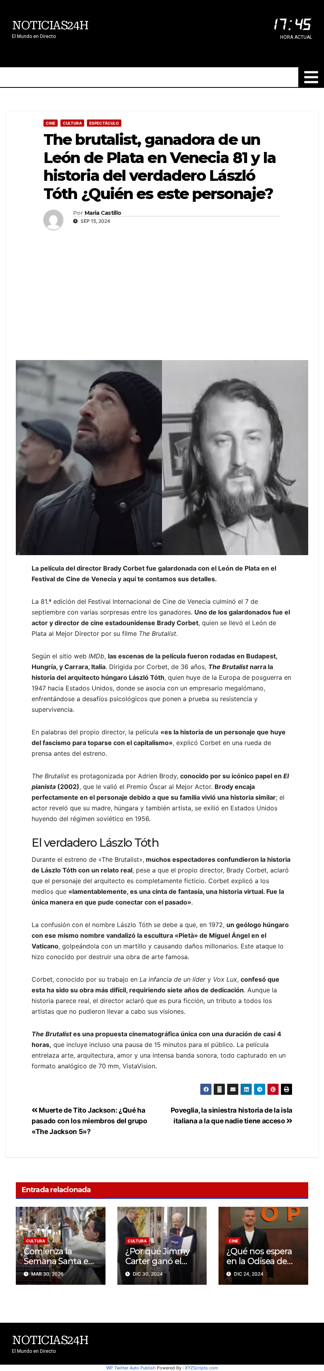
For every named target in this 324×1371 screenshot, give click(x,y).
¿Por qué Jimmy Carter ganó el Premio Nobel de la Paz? (158, 1266)
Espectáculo (104, 123)
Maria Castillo (103, 213)
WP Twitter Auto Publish (131, 1368)
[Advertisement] (162, 292)
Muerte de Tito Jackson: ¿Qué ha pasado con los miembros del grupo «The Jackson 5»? (89, 1121)
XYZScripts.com (201, 1368)
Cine (50, 123)
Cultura (72, 123)
